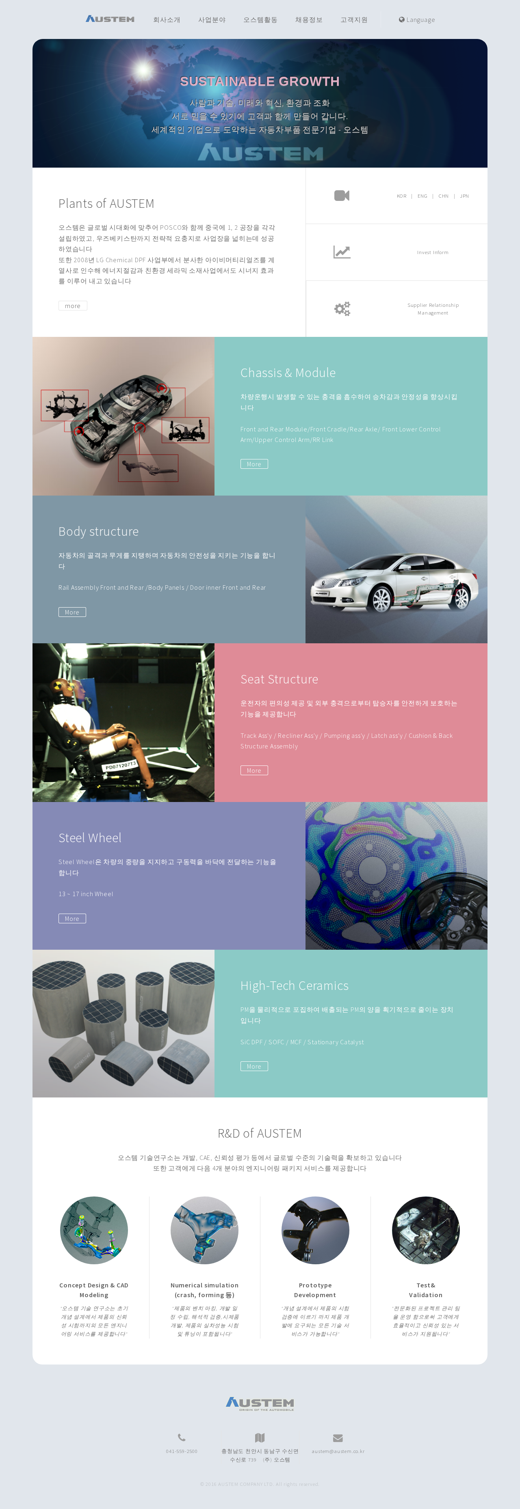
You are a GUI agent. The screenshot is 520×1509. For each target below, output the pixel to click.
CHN (444, 195)
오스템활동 (260, 19)
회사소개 (166, 19)
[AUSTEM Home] (110, 19)
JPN (464, 195)
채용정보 (309, 19)
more (73, 306)
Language (420, 19)
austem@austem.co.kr (338, 1451)
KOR (402, 195)
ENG (423, 195)
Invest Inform (432, 252)
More (254, 464)
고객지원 (354, 19)
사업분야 (211, 19)
